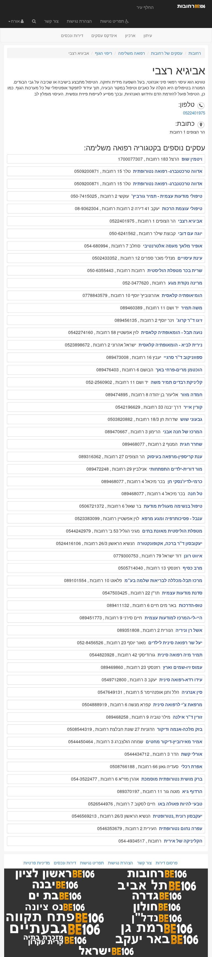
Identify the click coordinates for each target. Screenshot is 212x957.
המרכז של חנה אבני (182, 431)
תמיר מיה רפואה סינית (180, 654)
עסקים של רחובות (166, 53)
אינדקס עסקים (104, 35)
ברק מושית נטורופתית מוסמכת (171, 779)
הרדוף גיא (192, 791)
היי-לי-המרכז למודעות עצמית (173, 617)
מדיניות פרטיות (36, 862)
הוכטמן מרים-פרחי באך (179, 369)
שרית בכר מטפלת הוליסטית (174, 270)
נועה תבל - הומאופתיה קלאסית (171, 332)
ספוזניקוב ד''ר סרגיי (183, 357)
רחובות (195, 53)
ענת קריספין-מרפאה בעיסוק (174, 456)
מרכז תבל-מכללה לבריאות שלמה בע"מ (163, 580)
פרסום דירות (166, 862)
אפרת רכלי (191, 766)
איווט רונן (193, 555)
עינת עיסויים (189, 258)
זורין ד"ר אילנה (187, 717)
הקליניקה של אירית (183, 841)
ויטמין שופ (192, 159)
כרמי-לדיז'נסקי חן (185, 481)
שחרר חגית (191, 444)
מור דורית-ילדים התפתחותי (175, 469)
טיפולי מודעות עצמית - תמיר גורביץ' (166, 196)
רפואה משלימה (131, 53)
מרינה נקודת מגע (185, 283)
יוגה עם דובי (190, 233)
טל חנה (195, 493)
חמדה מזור (191, 394)
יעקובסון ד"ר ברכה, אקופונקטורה (169, 543)
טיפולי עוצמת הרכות (182, 208)
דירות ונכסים (72, 35)
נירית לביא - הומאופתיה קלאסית (170, 344)
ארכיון (130, 35)
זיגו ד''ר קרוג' (189, 320)
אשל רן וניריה (189, 630)
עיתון (148, 35)
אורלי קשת (191, 754)
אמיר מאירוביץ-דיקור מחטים (174, 741)
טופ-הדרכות (190, 605)
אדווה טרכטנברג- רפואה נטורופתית (167, 171)
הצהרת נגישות (79, 21)
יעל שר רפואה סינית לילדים (175, 642)
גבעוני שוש (191, 419)
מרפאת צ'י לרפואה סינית (177, 704)
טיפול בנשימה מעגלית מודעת (173, 506)
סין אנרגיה (192, 692)
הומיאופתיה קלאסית (182, 295)
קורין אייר (193, 407)
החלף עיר (145, 7)
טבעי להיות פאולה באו (180, 803)
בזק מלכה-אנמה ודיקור (179, 729)
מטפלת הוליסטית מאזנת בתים (172, 531)
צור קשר (51, 21)
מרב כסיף (192, 568)
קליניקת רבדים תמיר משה (176, 382)
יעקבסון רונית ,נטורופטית (177, 816)
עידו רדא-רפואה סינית (180, 679)
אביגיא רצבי (190, 221)
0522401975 (194, 113)
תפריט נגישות (112, 21)
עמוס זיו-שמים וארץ (182, 667)
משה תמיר (191, 307)
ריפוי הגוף (103, 53)
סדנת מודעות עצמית (182, 593)
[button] (16, 21)
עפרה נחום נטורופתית (180, 828)
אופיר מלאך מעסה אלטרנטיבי (172, 245)
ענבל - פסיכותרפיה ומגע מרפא (172, 518)
